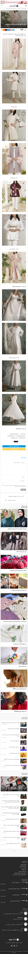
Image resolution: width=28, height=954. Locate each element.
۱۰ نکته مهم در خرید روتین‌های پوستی (12, 819)
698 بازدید (18, 790)
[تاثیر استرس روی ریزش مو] (23, 755)
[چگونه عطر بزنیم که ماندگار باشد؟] (23, 730)
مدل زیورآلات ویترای (22, 666)
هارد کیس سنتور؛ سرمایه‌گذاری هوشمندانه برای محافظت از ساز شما (10, 813)
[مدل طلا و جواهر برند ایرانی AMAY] (14, 678)
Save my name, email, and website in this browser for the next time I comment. (14, 486)
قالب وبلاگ (24, 870)
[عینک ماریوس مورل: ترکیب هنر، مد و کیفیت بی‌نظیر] (23, 827)
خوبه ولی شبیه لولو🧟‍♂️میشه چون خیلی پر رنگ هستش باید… (12, 930)
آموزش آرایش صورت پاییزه (15, 901)
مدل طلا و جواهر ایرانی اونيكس (14, 888)
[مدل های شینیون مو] (24, 894)
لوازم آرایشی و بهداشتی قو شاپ (20, 873)
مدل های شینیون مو (16, 894)
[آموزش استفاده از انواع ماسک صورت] (23, 845)
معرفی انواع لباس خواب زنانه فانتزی (19, 874)
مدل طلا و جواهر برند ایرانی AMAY (19, 689)
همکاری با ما (12, 942)
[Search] (2, 6)
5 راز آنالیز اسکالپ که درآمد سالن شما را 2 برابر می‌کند (10, 735)
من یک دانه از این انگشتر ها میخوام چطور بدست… (12, 914)
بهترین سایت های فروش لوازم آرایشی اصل (17, 788)
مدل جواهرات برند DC (16, 882)
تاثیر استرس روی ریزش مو (14, 753)
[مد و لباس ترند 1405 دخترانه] (23, 748)
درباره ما (20, 942)
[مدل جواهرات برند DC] (24, 882)
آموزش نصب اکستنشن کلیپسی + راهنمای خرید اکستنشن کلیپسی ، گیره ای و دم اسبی (10, 801)
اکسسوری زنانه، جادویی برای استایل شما (18, 590)
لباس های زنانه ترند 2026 (21, 552)
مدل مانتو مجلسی (11, 436)
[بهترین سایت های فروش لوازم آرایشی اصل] (14, 783)
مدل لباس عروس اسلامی (14, 434)
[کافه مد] (14, 939)
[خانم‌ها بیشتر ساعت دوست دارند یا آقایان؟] (23, 761)
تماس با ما (8, 942)
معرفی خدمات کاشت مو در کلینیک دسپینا (11, 765)
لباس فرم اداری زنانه (22, 871)
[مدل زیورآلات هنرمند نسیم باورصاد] (14, 633)
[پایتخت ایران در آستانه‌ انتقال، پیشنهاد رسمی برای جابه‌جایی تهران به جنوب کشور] (23, 808)
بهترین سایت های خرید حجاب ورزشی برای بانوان (17, 529)
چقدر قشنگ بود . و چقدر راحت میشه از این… (13, 924)
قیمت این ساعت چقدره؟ (17, 919)
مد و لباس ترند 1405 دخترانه (14, 747)
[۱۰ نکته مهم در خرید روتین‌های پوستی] (23, 820)
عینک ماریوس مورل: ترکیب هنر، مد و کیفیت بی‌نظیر (11, 826)
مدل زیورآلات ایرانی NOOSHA (20, 711)
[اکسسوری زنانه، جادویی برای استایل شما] (14, 581)
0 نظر (2, 26)
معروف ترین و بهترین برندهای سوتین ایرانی (18, 570)
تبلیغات (17, 942)
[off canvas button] (26, 5)
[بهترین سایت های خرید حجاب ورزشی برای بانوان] (14, 518)
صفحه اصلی (24, 8)
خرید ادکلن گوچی (23, 866)
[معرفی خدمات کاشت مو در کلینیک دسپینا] (23, 767)
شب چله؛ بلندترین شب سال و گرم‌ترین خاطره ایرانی (11, 795)
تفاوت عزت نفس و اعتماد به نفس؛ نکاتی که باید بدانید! (10, 838)
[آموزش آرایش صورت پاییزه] (24, 900)
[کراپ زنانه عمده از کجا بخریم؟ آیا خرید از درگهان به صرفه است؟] (14, 606)
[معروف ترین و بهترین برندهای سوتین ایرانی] (14, 562)
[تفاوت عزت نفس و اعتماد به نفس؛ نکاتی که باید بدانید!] (23, 839)
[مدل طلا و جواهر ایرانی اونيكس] (24, 888)
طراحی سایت (23, 868)
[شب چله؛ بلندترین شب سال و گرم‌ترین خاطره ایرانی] (23, 796)
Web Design (23, 865)
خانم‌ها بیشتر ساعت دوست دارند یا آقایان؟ (11, 759)
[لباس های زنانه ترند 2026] (14, 541)
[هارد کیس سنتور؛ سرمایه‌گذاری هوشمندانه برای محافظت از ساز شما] (23, 814)
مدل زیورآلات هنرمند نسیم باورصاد (19, 644)
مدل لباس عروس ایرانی (21, 436)
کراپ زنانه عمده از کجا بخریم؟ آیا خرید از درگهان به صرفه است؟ (14, 621)
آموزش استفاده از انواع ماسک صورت (12, 843)
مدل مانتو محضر (22, 438)
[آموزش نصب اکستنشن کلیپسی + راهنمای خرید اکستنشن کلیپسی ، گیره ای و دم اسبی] (23, 802)
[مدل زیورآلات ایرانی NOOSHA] (14, 701)
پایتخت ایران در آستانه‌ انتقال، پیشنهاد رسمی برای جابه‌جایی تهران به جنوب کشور (10, 807)
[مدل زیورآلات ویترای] (14, 656)
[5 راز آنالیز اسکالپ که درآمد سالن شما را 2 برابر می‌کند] (23, 736)
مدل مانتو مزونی (14, 438)
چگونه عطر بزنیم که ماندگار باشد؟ (13, 728)
